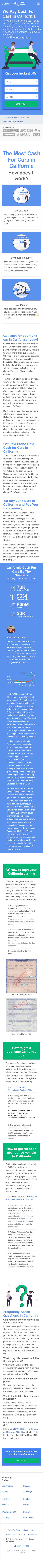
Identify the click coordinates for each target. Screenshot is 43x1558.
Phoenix (5, 1498)
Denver (26, 1511)
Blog (33, 1530)
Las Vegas (6, 1517)
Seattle (26, 1498)
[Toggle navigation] (38, 3)
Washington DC (9, 1511)
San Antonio (28, 1517)
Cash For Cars (14, 1530)
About (25, 1530)
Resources (32, 1534)
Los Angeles (7, 1485)
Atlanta (5, 1491)
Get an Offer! (21, 1460)
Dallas (26, 1504)
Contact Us (10, 1534)
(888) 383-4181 (22, 37)
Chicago (26, 1485)
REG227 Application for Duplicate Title (20, 1088)
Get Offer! (21, 103)
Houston (5, 1504)
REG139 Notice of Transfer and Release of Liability (20, 1430)
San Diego (27, 1491)
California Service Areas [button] (13, 121)
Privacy (22, 1534)
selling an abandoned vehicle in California (21, 1198)
